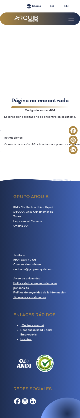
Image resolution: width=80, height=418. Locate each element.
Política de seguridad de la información (39, 293)
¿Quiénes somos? (32, 325)
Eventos (26, 339)
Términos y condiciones (29, 297)
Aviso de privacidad (26, 279)
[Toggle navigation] (71, 18)
